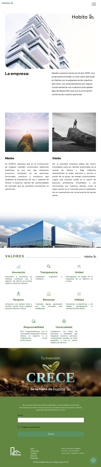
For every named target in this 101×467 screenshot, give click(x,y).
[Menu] (94, 4)
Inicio (32, 448)
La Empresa (34, 451)
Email (20, 415)
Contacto (33, 453)
